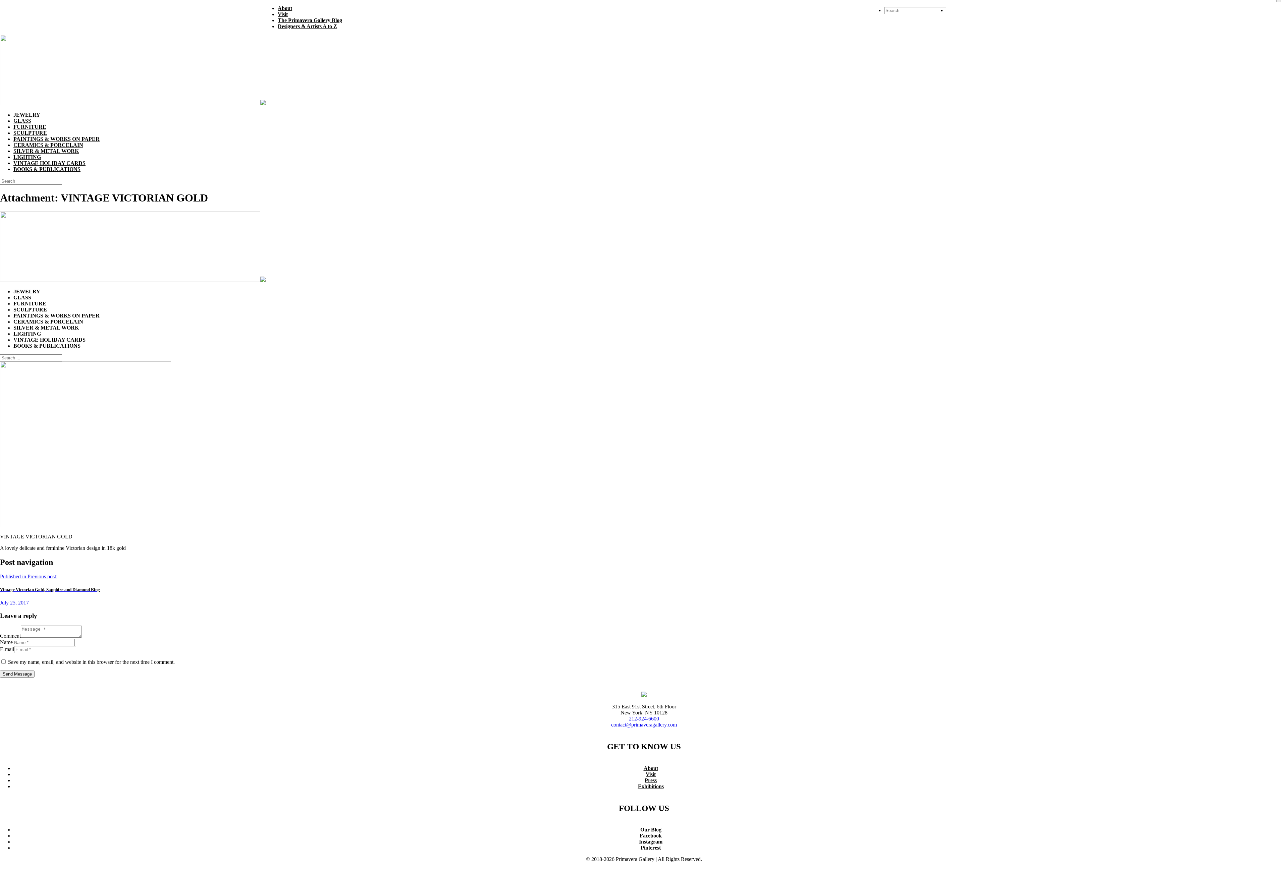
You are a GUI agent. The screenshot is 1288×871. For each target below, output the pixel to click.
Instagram (650, 842)
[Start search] (1278, 1)
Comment (10, 636)
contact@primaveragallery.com (644, 725)
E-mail (7, 649)
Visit (651, 774)
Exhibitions (651, 786)
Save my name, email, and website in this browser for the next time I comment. (91, 662)
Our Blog (650, 829)
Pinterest (651, 848)
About (651, 768)
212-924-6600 (644, 718)
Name (6, 642)
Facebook (651, 835)
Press (651, 780)
